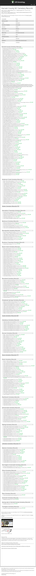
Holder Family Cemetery (7, 455)
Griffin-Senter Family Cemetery (8, 307)
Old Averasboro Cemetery (8, 380)
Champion (5, 81)
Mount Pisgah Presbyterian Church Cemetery (11, 226)
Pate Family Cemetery (7, 149)
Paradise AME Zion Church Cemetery (9, 460)
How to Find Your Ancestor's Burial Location (9, 548)
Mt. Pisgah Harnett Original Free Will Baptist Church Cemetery (14, 377)
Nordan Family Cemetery (7, 264)
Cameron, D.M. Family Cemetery (8, 79)
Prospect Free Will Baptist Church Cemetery (11, 383)
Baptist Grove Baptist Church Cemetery (10, 301)
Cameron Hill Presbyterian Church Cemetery (11, 78)
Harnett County (19, 10)
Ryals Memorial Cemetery (7, 389)
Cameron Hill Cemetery (7, 76)
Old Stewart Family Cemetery (8, 381)
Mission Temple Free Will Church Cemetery (10, 311)
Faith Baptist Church (7, 415)
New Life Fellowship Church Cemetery (10, 486)
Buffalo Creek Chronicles (7, 69)
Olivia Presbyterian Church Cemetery (9, 488)
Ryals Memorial (6, 388)
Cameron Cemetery (6, 474)
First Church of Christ (7, 223)
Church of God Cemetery (7, 342)
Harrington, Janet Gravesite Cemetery (9, 106)
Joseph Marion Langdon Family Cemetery (10, 235)
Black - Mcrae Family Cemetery (8, 181)
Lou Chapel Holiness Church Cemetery (9, 123)
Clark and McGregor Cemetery (8, 187)
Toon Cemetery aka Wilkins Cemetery (9, 218)
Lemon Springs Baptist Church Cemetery (10, 480)
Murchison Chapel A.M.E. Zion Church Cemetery (11, 485)
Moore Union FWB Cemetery (8, 133)
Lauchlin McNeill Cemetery (7, 121)
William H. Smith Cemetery (7, 170)
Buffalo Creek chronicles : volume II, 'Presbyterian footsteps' (13, 70)
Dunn (17, 19)
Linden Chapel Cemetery (7, 292)
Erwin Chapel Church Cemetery (8, 364)
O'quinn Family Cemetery (7, 143)
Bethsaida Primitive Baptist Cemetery (9, 60)
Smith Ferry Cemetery (7, 215)
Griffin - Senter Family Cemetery (9, 306)
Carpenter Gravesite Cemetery (8, 340)
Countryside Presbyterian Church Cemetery (11, 410)
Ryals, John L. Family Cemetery (8, 390)
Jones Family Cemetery (7, 374)
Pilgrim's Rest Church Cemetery (9, 490)
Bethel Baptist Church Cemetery (8, 58)
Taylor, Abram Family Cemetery (8, 165)
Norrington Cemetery (6, 142)
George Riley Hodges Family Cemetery (10, 213)
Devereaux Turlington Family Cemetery (10, 508)
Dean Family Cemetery (7, 344)
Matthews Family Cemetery (8, 237)
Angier (3, 22)
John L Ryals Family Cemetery (8, 373)
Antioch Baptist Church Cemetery (9, 449)
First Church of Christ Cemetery (8, 225)
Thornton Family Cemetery (7, 167)
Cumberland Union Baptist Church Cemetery (11, 329)
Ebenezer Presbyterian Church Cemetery (10, 94)
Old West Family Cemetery (7, 147)
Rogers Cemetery (6, 159)
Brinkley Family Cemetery (7, 64)
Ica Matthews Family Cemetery (8, 112)
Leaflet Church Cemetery (7, 122)
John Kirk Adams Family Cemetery (9, 114)
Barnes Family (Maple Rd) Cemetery (9, 232)
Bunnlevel (3, 34)
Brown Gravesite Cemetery (7, 67)
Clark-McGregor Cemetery (8, 188)
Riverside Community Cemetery (9, 384)
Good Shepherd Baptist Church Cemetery (10, 478)
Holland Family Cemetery (7, 431)
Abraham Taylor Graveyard (8, 212)
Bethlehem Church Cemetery (8, 59)
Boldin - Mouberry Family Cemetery (9, 472)
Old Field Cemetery (6, 146)
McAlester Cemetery (6, 263)
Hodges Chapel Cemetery (7, 108)
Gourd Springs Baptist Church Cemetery (10, 190)
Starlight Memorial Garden (7, 162)
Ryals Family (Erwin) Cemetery (8, 386)
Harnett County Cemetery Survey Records (10, 102)
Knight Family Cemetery (7, 458)
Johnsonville (18, 24)
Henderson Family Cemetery (8, 107)
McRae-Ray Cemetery (7, 401)
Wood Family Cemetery (7, 174)
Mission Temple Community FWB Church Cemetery (12, 310)
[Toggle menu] (34, 5)
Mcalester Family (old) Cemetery (8, 129)
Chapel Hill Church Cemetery (8, 453)
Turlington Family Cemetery (8, 273)
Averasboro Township (6, 24)
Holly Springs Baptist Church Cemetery (10, 495)
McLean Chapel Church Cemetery (9, 294)
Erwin (17, 20)
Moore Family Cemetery (7, 132)
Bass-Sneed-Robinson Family (8, 338)
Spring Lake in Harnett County (21, 40)
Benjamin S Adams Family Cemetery (9, 57)
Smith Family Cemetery (7, 438)
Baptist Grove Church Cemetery (9, 302)
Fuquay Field (5, 454)
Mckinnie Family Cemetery (8, 434)
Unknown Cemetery (6, 274)
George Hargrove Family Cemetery (9, 98)
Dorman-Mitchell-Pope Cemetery (9, 93)
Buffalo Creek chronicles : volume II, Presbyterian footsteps (13, 71)
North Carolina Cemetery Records (23, 12)
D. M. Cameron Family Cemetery (9, 476)
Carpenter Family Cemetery (8, 339)
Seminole (17, 38)
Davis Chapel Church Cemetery (8, 363)
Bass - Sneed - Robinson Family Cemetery (10, 55)
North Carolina (10, 10)
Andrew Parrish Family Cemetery (8, 48)
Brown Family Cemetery (7, 65)
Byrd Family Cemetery (7, 249)
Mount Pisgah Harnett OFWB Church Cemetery (11, 375)
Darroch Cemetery (6, 90)
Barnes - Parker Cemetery (7, 360)
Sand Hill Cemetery (6, 297)
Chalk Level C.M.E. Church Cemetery (9, 321)
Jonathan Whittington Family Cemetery (10, 118)
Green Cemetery (6, 252)
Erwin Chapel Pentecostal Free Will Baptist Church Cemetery (14, 365)
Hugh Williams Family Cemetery (8, 234)
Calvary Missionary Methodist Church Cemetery (11, 473)
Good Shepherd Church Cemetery (9, 479)
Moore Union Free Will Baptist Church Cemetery (11, 134)
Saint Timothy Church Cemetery (9, 391)
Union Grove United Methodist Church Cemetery (12, 227)
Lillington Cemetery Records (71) (11, 443)
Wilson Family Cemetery (7, 173)
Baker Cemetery (6, 335)
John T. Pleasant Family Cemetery (9, 116)
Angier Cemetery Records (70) (10, 206)
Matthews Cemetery (6, 499)
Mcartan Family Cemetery (7, 197)
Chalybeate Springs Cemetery (8, 80)
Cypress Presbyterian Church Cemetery (10, 411)
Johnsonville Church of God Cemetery (10, 420)
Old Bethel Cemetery (7, 198)
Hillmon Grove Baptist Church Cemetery (10, 416)
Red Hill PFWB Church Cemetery (8, 158)
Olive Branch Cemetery (7, 148)
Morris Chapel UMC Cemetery (8, 136)
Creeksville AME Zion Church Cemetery (10, 189)
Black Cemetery (5, 62)
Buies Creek (4, 32)
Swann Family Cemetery (7, 164)
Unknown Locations (6, 168)
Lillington (17, 28)
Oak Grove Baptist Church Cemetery (9, 265)
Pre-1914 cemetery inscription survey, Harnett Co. (12, 154)
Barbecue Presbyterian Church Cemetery (10, 222)
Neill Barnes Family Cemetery (8, 239)
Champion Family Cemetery (8, 324)
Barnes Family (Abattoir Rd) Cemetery (9, 54)
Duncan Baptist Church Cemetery (9, 347)
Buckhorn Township (5, 30)
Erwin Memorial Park (7, 367)
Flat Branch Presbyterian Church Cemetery (10, 398)
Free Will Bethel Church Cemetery (9, 370)
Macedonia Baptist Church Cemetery (9, 349)
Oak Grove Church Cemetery (8, 379)
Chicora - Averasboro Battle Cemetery (10, 362)
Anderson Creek (5, 20)
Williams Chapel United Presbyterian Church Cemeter (12, 172)
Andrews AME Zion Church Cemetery (9, 282)
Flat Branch (18, 22)
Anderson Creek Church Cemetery (9, 280)
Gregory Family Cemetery (7, 253)
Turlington (18, 42)
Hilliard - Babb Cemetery (7, 429)
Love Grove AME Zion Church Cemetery (10, 482)
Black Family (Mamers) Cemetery (9, 452)
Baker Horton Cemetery (7, 50)
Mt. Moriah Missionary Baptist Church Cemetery (11, 421)
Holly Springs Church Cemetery (8, 109)
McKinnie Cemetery (6, 128)
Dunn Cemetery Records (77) (10, 355)
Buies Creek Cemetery (7, 248)
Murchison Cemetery (6, 138)
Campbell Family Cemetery (8, 183)
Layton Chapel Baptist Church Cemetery (10, 193)
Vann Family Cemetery (7, 275)
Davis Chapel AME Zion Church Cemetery (10, 91)
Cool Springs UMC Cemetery (8, 88)
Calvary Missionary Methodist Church (9, 75)
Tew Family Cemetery (7, 217)
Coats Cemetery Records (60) (10, 316)
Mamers (17, 30)
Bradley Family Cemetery (7, 63)
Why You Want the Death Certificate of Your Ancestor (10, 544)
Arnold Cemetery (6, 49)
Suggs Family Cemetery (7, 163)
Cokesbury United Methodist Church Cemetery (11, 325)
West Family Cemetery (7, 203)
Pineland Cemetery (6, 152)
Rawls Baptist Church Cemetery (8, 156)
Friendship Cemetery (6, 96)
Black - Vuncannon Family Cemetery (9, 182)
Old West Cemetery (6, 503)
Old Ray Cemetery (6, 200)
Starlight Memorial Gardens (8, 352)
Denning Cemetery (6, 92)
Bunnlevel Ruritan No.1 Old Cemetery (9, 286)
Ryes (16, 36)
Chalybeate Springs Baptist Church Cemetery (11, 304)
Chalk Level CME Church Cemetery (9, 322)
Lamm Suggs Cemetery (7, 119)
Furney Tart (5, 97)
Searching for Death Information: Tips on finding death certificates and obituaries (15, 546)
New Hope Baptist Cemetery (8, 141)
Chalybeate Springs (5, 36)
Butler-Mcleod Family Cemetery (8, 74)
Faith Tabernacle (6, 288)
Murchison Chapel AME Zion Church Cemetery (11, 139)
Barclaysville (4, 28)
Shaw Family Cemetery (7, 403)
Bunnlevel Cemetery (6, 285)
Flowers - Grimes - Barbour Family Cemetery (11, 233)
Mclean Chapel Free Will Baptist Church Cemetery (12, 296)
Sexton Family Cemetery (7, 269)
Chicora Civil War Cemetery (7, 83)
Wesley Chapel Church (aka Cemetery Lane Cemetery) (12, 169)
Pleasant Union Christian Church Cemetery (11, 268)
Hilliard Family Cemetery (7, 309)
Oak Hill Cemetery (6, 402)
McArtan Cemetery (6, 127)
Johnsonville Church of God (8, 419)
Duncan (3, 42)
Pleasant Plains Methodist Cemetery (9, 267)
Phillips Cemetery (6, 151)
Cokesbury (4, 40)
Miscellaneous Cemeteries (7, 131)
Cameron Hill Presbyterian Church (9, 409)
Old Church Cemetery (6, 144)
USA (2, 10)
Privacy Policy (3, 574)
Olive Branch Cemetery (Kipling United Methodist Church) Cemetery (15, 436)
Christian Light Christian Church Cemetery (10, 426)
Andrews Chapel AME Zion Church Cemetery (11, 283)
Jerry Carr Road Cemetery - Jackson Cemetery (11, 113)
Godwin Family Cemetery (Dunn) (8, 99)
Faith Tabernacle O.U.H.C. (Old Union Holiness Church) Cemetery (14, 290)
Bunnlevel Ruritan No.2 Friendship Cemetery (11, 287)
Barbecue (3, 26)
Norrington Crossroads (20, 32)
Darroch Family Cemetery (7, 466)
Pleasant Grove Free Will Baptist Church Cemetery (12, 214)
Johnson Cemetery (6, 257)
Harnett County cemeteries (8, 103)
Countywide (4, 19)
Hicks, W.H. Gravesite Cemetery (8, 428)
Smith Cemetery (6, 160)
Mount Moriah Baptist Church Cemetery (10, 137)
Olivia (17, 34)
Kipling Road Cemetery (7, 432)
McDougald (5, 293)
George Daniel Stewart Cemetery (9, 250)
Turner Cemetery (6, 394)
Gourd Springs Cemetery (7, 192)
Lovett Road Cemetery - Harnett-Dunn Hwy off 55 (11, 124)
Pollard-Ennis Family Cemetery (8, 153)
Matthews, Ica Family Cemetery (8, 126)
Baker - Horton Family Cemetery (9, 334)
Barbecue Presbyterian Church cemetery (10, 53)
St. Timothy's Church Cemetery (8, 393)
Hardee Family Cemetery (7, 243)
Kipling (17, 26)
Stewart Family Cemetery (7, 270)
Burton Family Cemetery (7, 73)
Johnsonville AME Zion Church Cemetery (10, 117)
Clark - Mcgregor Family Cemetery (9, 185)
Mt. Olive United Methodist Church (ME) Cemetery (12, 467)
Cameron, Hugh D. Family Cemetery (9, 475)
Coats (3, 38)
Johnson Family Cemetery (7, 258)
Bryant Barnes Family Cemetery (8, 68)
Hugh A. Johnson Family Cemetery (9, 111)
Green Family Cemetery (7, 101)
